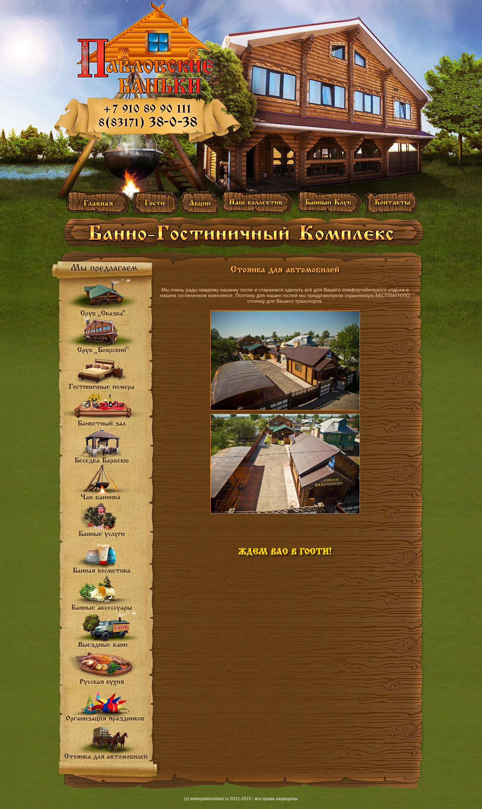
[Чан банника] (105, 482)
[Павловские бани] (145, 48)
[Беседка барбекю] (105, 446)
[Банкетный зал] (105, 410)
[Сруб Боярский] (105, 337)
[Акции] (200, 202)
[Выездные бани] (105, 631)
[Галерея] (155, 202)
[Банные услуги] (105, 521)
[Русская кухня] (105, 668)
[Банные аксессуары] (105, 593)
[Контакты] (390, 202)
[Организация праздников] (107, 704)
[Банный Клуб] (329, 202)
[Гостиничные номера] (105, 374)
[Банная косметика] (105, 557)
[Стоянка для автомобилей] (107, 742)
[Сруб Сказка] (105, 298)
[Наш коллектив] (258, 202)
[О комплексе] (99, 202)
